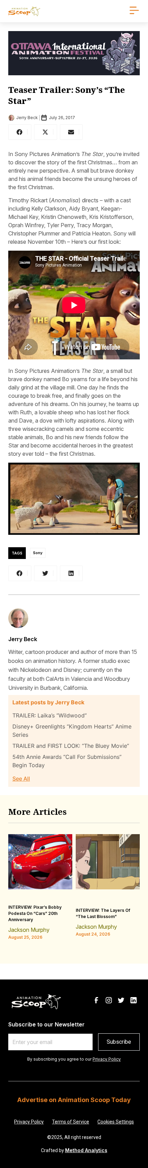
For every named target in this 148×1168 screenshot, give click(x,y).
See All (21, 778)
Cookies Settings (115, 1121)
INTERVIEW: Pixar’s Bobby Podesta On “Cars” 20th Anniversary (35, 913)
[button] (19, 132)
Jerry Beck (22, 639)
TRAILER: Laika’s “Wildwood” (49, 715)
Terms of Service (70, 1121)
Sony (37, 553)
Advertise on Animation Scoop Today (74, 1099)
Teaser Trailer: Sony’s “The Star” (66, 95)
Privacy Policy (107, 1059)
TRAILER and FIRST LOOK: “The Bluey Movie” (70, 745)
